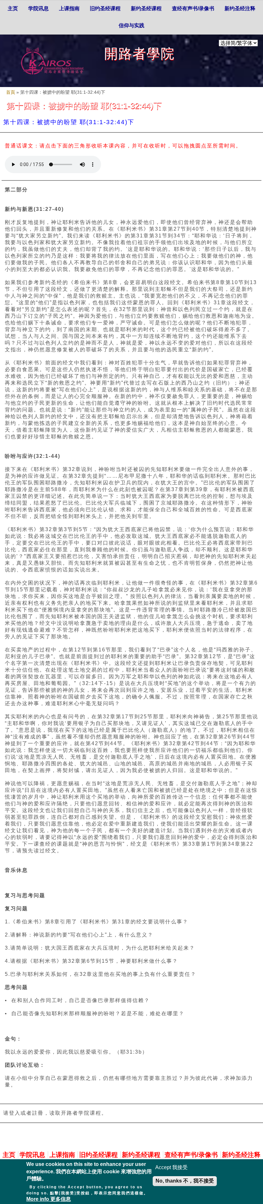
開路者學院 (139, 53)
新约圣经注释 (240, 8)
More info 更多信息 (48, 1199)
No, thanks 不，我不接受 (185, 1181)
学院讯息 (38, 8)
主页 (13, 8)
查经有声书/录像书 (193, 8)
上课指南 (69, 8)
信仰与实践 (131, 25)
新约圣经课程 (146, 8)
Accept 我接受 (171, 1167)
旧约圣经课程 (105, 8)
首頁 (10, 92)
